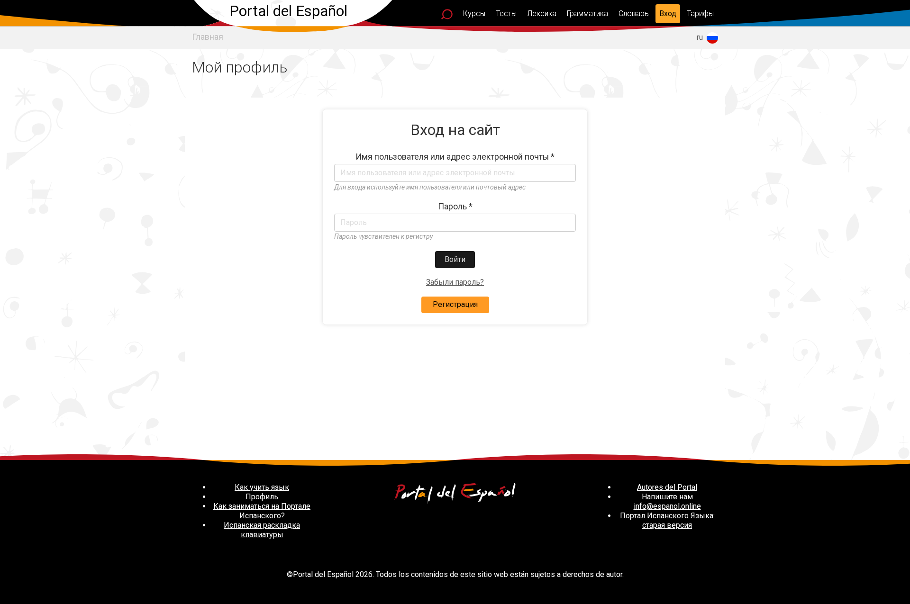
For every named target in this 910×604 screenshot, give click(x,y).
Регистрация (455, 304)
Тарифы (700, 13)
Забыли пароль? (455, 282)
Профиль (262, 496)
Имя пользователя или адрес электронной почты (455, 157)
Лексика (541, 13)
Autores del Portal (667, 487)
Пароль (455, 206)
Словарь (634, 13)
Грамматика (587, 13)
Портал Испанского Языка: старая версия (667, 520)
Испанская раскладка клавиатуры (262, 530)
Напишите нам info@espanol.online (667, 501)
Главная (207, 37)
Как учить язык (262, 487)
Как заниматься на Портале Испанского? (261, 511)
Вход (667, 13)
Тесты (506, 13)
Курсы (474, 13)
